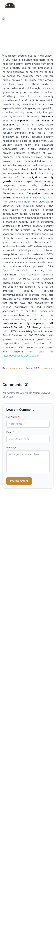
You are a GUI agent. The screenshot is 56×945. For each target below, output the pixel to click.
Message (12, 447)
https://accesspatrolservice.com (21, 355)
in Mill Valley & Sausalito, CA (31, 197)
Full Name (12, 417)
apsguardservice (14, 368)
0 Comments (47, 368)
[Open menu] (48, 5)
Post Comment (19, 480)
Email (10, 432)
